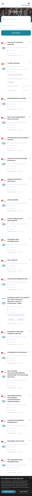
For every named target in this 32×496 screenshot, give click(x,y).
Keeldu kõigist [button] (24, 491)
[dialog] (16, 486)
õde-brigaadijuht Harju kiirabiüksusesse (15, 460)
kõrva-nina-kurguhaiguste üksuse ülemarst (16, 118)
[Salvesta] (30, 42)
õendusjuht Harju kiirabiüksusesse (13, 240)
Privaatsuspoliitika (5, 488)
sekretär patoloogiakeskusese (17, 279)
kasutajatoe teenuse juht (15, 441)
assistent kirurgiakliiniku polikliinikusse (15, 421)
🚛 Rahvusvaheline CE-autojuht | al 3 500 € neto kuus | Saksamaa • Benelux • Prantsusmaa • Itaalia (18, 300)
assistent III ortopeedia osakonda (15, 43)
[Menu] (3, 3)
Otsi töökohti (16, 33)
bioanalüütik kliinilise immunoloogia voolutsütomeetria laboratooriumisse (14, 398)
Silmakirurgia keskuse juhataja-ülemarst (18, 138)
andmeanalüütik (12, 200)
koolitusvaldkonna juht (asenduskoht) (15, 219)
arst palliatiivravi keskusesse (17, 352)
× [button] (30, 477)
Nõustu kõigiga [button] (8, 491)
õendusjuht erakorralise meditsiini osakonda (15, 332)
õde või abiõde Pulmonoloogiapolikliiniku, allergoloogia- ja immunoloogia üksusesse (17, 374)
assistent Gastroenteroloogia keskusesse (17, 159)
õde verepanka (12, 260)
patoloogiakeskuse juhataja (16, 98)
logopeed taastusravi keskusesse (14, 180)
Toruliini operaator (13, 63)
